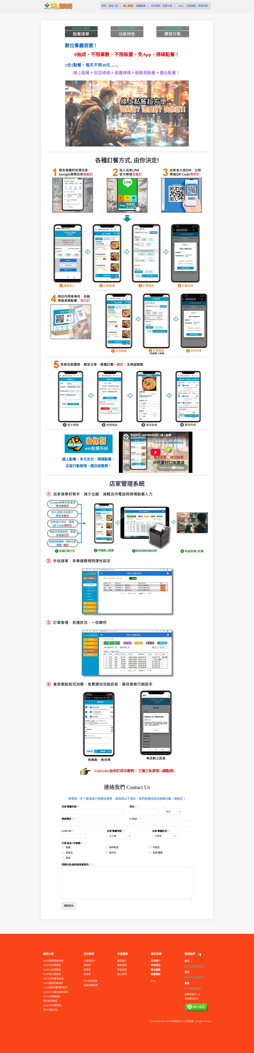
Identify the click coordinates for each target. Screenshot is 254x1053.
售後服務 (122, 969)
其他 (68, 858)
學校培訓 (155, 965)
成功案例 (155, 6)
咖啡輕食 (114, 847)
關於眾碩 (156, 953)
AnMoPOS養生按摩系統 (55, 992)
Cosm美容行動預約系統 (55, 987)
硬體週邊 (141, 6)
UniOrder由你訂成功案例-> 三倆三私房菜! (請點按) (134, 771)
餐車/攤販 (158, 852)
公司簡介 (155, 960)
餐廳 (68, 847)
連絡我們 (190, 953)
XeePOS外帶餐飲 (52, 969)
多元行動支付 (50, 1010)
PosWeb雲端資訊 (51, 996)
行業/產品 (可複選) (72, 843)
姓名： (134, 806)
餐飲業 (87, 965)
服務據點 (155, 974)
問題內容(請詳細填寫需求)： (77, 864)
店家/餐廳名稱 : (71, 806)
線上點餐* (128, 6)
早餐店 (156, 847)
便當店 (69, 852)
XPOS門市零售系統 (53, 978)
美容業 (87, 974)
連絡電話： (68, 819)
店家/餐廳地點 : (116, 831)
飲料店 (112, 852)
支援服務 (191, 6)
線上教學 (122, 974)
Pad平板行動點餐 (52, 974)
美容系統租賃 (91, 985)
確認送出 (68, 905)
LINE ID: (67, 831)
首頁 (104, 6)
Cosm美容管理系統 (53, 983)
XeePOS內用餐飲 (52, 965)
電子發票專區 (50, 1001)
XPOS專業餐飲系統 (53, 960)
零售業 (87, 969)
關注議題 (155, 969)
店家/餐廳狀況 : (161, 831)
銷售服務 (122, 965)
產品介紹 (113, 6)
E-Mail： (135, 819)
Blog (180, 6)
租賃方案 (167, 6)
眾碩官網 (203, 6)
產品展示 (122, 960)
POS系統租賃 (90, 981)
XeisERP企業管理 (52, 1005)
